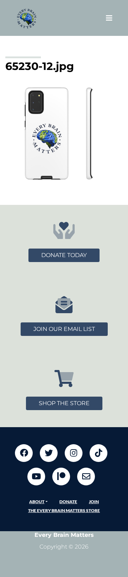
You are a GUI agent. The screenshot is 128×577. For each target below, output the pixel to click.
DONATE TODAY (64, 255)
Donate (68, 501)
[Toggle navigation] (109, 18)
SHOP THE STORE (64, 403)
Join (94, 501)
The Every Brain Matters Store (64, 510)
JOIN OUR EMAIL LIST (64, 329)
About (36, 501)
